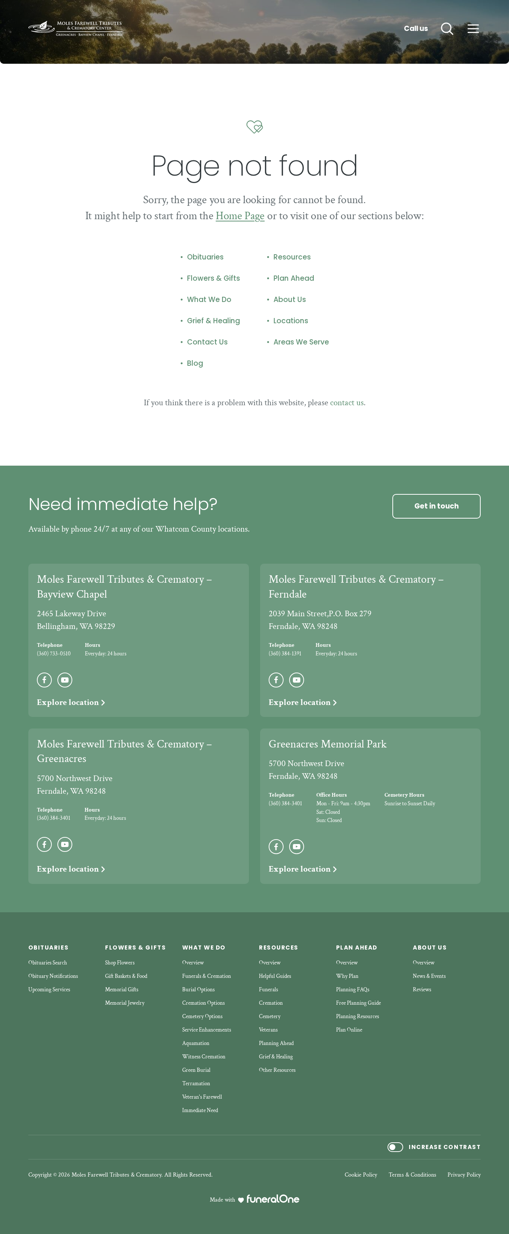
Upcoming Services (49, 989)
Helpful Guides (275, 976)
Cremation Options (203, 1003)
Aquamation (195, 1043)
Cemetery (270, 1016)
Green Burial (196, 1070)
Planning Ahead (276, 1043)
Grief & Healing (213, 321)
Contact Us (207, 342)
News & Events (429, 976)
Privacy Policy (464, 1175)
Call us (416, 28)
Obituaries (205, 257)
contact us (347, 402)
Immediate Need (200, 1110)
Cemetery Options (202, 1016)
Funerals (268, 989)
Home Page (240, 215)
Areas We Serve (301, 342)
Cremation (271, 1003)
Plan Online (349, 1029)
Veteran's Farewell (202, 1097)
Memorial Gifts (121, 989)
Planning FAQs (352, 989)
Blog (195, 363)
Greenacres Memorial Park (328, 744)
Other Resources (277, 1070)
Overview (193, 962)
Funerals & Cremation (206, 976)
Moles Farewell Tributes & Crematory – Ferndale (356, 586)
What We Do (209, 299)
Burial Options (198, 989)
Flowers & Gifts (213, 278)
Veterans (268, 1029)
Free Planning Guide (358, 1003)
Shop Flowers (120, 962)
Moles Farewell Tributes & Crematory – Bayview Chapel (124, 586)
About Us (290, 299)
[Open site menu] (473, 28)
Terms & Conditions (412, 1175)
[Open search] (447, 28)
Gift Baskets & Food (126, 976)
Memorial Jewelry (125, 1003)
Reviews (422, 989)
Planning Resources (357, 1016)
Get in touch (436, 506)
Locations (291, 321)
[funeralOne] (273, 1198)
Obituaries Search (47, 962)
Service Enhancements (206, 1029)
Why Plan (347, 976)
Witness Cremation (203, 1056)
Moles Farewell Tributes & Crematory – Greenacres (124, 751)
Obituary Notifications (53, 976)
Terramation (196, 1083)
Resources (292, 257)
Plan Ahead (294, 278)
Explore (68, 702)
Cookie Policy (361, 1175)
